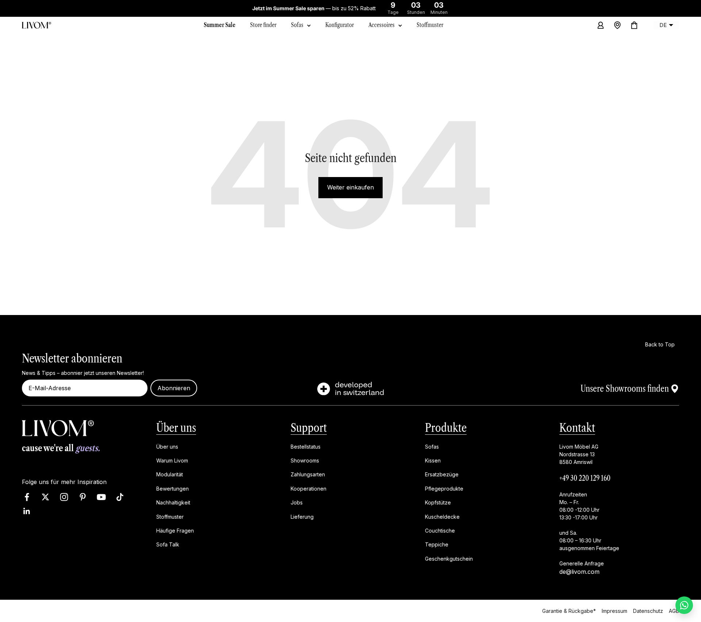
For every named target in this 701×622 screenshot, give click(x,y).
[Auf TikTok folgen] (120, 497)
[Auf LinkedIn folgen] (27, 511)
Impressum (614, 610)
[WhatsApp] (684, 605)
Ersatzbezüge (442, 474)
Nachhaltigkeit (173, 502)
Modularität (169, 474)
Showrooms (305, 460)
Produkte (446, 428)
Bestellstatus (306, 446)
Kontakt (577, 428)
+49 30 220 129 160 (584, 477)
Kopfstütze (438, 502)
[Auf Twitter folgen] (45, 497)
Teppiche (436, 544)
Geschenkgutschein (449, 558)
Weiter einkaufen (350, 187)
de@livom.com (579, 571)
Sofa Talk (167, 544)
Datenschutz (648, 610)
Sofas (297, 24)
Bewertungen (172, 488)
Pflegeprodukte (444, 488)
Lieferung (302, 516)
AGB (674, 610)
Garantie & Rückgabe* (569, 610)
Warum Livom (172, 460)
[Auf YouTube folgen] (101, 497)
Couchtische (440, 530)
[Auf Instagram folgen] (64, 497)
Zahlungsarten (308, 474)
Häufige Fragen (175, 530)
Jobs (297, 502)
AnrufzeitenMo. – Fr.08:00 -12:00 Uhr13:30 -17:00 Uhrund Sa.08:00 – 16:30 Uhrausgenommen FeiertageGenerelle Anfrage (589, 528)
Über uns (176, 428)
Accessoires (381, 24)
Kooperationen (308, 488)
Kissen (433, 460)
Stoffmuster (170, 516)
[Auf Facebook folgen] (27, 497)
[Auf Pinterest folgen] (83, 497)
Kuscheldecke (442, 516)
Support (309, 428)
